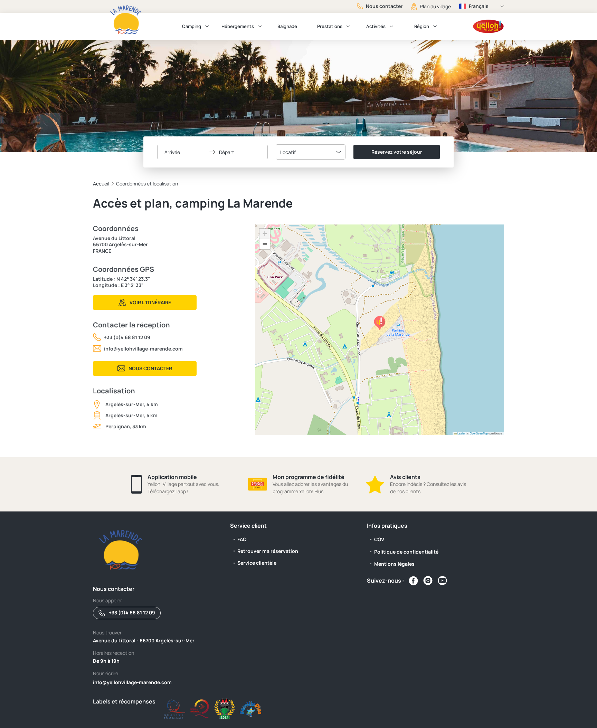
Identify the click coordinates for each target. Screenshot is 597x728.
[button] (380, 323)
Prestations (329, 26)
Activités (376, 26)
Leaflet (461, 433)
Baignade (287, 26)
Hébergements (237, 26)
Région (421, 26)
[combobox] (310, 152)
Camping (191, 26)
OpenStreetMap (479, 433)
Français (479, 6)
